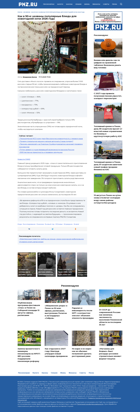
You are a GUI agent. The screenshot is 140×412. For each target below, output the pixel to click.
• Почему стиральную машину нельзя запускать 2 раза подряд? (46, 141)
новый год (50, 224)
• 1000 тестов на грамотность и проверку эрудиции (40, 152)
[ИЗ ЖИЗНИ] (108, 56)
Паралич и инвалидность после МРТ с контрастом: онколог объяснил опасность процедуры (83, 313)
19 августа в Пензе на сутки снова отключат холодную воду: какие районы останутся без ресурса (107, 199)
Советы (106, 4)
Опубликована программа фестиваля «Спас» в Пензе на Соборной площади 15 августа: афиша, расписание (29, 309)
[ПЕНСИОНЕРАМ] (108, 89)
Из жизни (26, 12)
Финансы (96, 4)
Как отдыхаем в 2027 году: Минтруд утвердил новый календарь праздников (56, 352)
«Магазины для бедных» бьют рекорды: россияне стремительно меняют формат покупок (110, 354)
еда (20, 224)
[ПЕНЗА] (108, 122)
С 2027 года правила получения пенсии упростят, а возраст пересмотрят (108, 95)
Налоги (60, 4)
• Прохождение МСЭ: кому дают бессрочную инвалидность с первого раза (51, 139)
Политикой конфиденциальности (90, 404)
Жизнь (87, 4)
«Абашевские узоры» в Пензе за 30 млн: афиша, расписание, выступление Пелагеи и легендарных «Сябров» (56, 312)
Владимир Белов (30, 77)
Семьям (78, 4)
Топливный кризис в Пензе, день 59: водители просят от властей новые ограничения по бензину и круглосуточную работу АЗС (108, 131)
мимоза (41, 224)
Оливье (60, 224)
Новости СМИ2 (24, 159)
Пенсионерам (48, 4)
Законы (69, 4)
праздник (69, 224)
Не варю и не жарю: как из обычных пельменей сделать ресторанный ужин (82, 352)
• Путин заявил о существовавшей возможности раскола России (46, 150)
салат (77, 224)
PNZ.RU (20, 12)
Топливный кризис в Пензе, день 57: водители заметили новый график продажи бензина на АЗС (108, 166)
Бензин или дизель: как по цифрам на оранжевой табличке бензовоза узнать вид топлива (107, 64)
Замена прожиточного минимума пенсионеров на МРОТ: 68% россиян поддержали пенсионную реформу (29, 355)
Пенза (114, 4)
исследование (30, 224)
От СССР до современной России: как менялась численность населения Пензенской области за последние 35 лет (110, 317)
